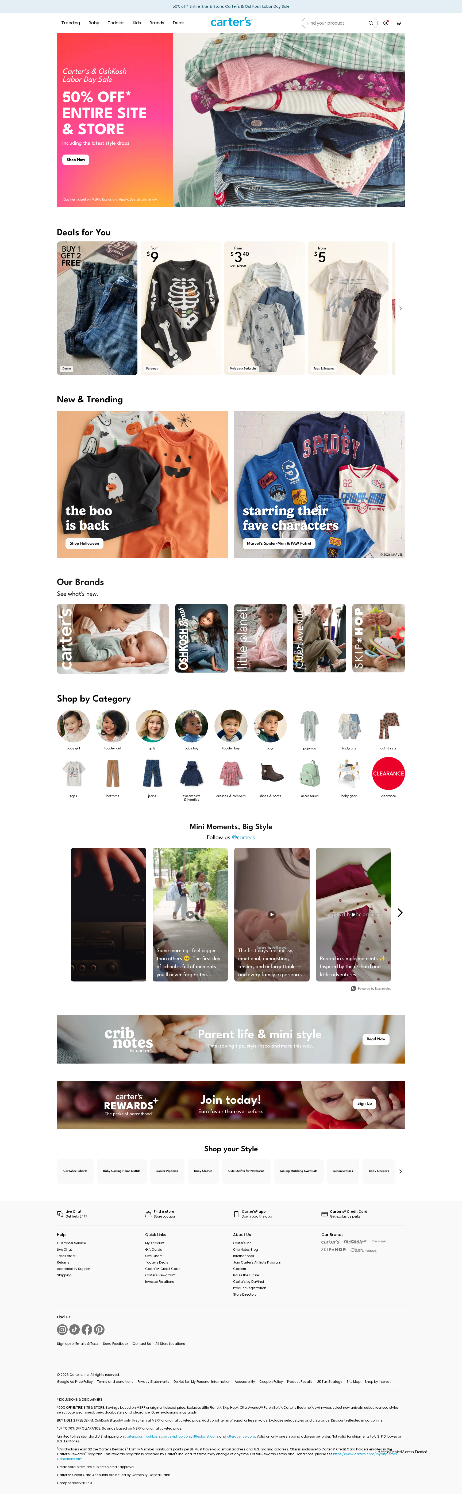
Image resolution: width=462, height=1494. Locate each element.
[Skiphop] (333, 1249)
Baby (93, 23)
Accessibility (245, 1381)
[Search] (371, 23)
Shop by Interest (378, 1381)
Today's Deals (156, 1262)
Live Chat (64, 1249)
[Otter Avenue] (363, 1250)
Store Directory (244, 1294)
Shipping (64, 1275)
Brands (156, 23)
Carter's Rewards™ (160, 1275)
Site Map (353, 1381)
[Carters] (330, 1242)
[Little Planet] (379, 1242)
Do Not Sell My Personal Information (202, 1381)
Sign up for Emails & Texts (78, 1343)
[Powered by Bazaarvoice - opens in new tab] (371, 989)
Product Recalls (300, 1381)
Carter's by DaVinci (248, 1281)
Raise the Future (246, 1275)
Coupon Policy (271, 1381)
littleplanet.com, (205, 1436)
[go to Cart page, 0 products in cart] (398, 23)
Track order (66, 1256)
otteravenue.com (241, 1436)
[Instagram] (62, 1329)
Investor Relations (159, 1281)
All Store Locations (170, 1343)
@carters (243, 838)
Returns (63, 1262)
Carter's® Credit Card (162, 1268)
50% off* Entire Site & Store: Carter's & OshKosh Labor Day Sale (231, 6)
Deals (178, 23)
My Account (154, 1243)
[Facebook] (87, 1329)
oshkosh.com (157, 1436)
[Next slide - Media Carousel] (399, 912)
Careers (239, 1268)
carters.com (135, 1436)
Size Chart (153, 1256)
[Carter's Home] (231, 21)
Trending (70, 23)
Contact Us (142, 1343)
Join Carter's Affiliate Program (257, 1262)
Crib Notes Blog (245, 1249)
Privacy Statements (153, 1381)
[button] (400, 308)
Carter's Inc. (242, 1243)
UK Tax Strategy (329, 1381)
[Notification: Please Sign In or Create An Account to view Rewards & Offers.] (385, 23)
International (243, 1256)
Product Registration (249, 1288)
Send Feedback (115, 1343)
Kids (137, 23)
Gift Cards (153, 1249)
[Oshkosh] (355, 1242)
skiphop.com (180, 1436)
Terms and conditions (115, 1381)
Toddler (116, 23)
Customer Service (71, 1243)
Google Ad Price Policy (75, 1381)
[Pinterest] (99, 1329)
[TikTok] (74, 1329)
